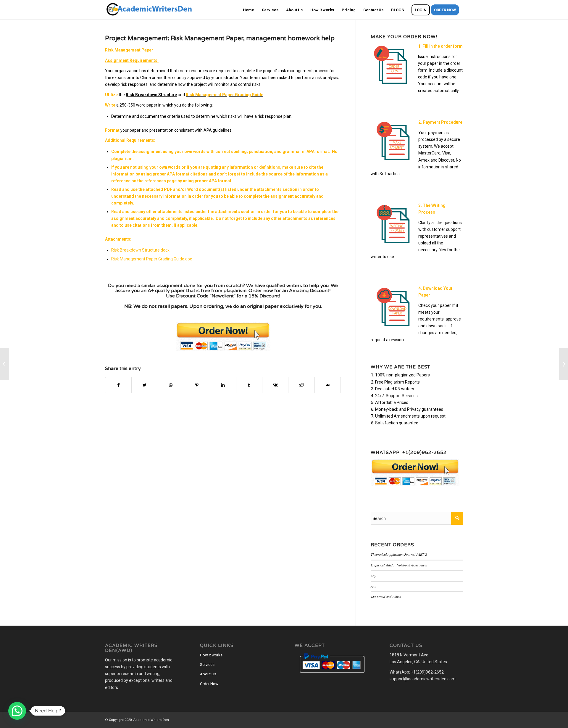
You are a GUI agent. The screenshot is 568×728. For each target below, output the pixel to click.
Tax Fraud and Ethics (386, 596)
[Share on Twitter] (144, 385)
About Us (208, 674)
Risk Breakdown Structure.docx (140, 250)
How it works (211, 655)
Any (373, 575)
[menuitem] (248, 10)
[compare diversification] (4, 364)
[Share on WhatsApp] (171, 385)
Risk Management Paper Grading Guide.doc (151, 259)
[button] (17, 711)
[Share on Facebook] (118, 385)
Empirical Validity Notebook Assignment (399, 565)
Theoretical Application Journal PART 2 (399, 554)
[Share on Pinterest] (197, 385)
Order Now (209, 684)
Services (207, 664)
